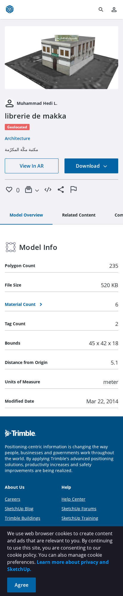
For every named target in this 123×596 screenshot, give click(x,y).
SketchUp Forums (78, 508)
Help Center (73, 499)
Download (88, 166)
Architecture (17, 138)
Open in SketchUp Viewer (61, 58)
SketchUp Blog (19, 508)
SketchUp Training (79, 518)
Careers (12, 499)
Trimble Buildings (22, 518)
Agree (21, 585)
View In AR (32, 166)
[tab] (26, 215)
